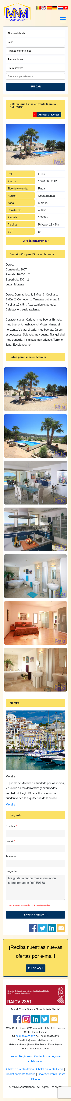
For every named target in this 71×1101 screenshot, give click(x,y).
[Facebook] (17, 1018)
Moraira (10, 804)
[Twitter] (45, 1018)
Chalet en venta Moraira (20, 1074)
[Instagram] (26, 1018)
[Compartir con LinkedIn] (52, 927)
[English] (44, 7)
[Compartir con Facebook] (33, 927)
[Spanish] (49, 7)
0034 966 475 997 (25, 1036)
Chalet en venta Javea (20, 1069)
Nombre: (11, 826)
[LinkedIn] (35, 1018)
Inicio (13, 1056)
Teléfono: (11, 856)
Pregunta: (11, 871)
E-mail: (10, 841)
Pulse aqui (35, 968)
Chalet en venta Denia (49, 1069)
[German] (55, 7)
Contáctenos (42, 1056)
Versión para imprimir (35, 240)
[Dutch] (38, 7)
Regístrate (25, 1056)
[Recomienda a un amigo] (61, 927)
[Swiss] (65, 7)
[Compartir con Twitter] (42, 927)
